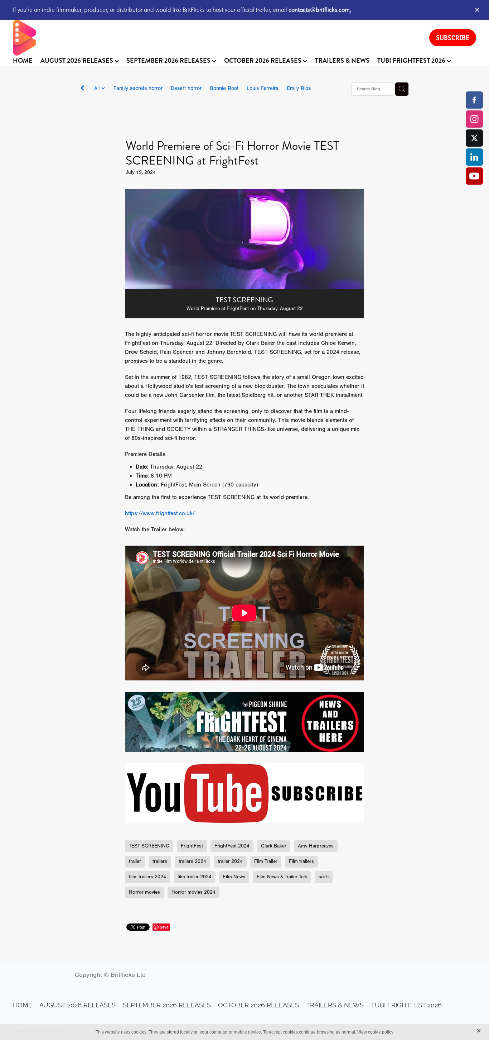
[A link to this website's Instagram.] (474, 119)
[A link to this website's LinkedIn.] (474, 157)
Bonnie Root (224, 88)
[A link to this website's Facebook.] (474, 100)
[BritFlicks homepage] (214, 38)
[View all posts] (82, 89)
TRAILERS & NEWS (342, 60)
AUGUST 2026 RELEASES (77, 60)
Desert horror (186, 88)
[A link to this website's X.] (474, 138)
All (97, 88)
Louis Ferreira (263, 88)
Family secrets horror (138, 88)
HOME (23, 60)
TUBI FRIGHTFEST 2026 (412, 60)
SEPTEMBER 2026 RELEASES (169, 60)
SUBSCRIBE (452, 37)
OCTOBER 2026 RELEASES (263, 60)
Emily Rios (299, 88)
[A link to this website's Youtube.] (474, 176)
